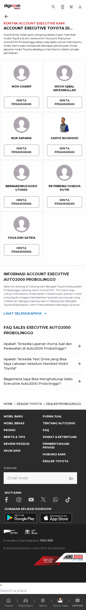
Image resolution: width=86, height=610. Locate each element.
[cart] (71, 7)
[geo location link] (62, 7)
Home (9, 605)
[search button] (53, 7)
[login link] (80, 7)
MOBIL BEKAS (14, 423)
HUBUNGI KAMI (54, 454)
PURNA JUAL (52, 416)
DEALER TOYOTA (55, 461)
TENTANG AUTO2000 (59, 423)
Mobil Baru (25, 605)
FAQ (46, 430)
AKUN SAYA (12, 450)
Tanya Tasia (60, 605)
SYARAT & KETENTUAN (60, 437)
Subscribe (10, 467)
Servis (43, 605)
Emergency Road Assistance (28, 540)
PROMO (10, 430)
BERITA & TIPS (14, 437)
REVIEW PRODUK (17, 444)
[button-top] (77, 593)
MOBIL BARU (13, 416)
